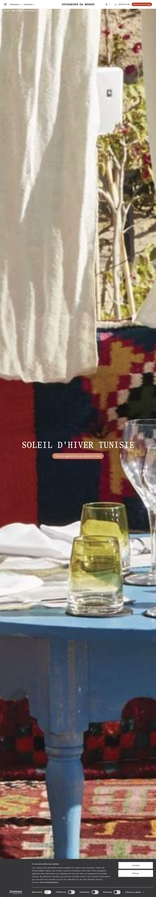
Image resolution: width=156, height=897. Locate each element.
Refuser (135, 873)
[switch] (71, 892)
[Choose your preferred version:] (108, 4)
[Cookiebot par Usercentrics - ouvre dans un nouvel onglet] (15, 892)
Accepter (136, 865)
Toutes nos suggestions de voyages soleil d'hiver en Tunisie (78, 456)
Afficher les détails (133, 892)
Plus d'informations (49, 882)
